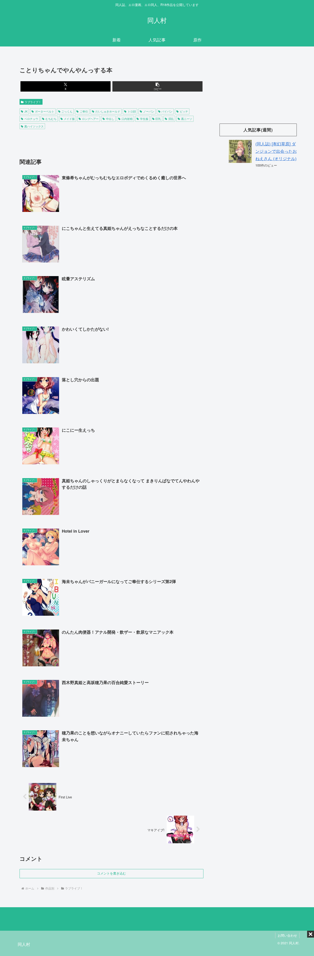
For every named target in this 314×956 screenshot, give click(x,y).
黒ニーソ (186, 119)
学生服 (144, 119)
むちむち (51, 119)
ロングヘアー (90, 119)
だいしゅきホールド (107, 111)
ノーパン (148, 111)
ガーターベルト (44, 111)
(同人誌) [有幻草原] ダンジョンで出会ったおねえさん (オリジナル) (276, 151)
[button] (157, 86)
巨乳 (158, 119)
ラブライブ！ (33, 102)
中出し (110, 119)
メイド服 (69, 119)
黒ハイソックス (34, 126)
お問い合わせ (287, 935)
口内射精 (127, 119)
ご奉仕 (84, 111)
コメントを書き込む (111, 873)
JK (26, 111)
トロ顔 (132, 111)
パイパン (166, 111)
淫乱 (171, 119)
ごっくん (66, 111)
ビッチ (184, 111)
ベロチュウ (31, 119)
